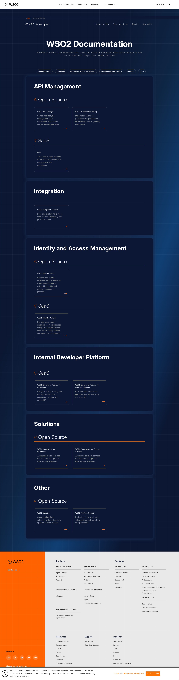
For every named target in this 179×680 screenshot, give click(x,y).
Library (58, 652)
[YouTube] (28, 657)
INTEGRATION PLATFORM (66, 590)
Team (115, 649)
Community (117, 659)
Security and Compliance (122, 663)
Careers (116, 652)
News (115, 656)
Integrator (59, 596)
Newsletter (147, 24)
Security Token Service (92, 603)
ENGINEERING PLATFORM (66, 609)
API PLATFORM (90, 566)
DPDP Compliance (148, 576)
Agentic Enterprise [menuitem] (66, 4)
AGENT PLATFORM (63, 566)
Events (58, 649)
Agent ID (59, 580)
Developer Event (121, 24)
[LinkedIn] (22, 657)
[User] (170, 4)
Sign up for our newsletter (17, 666)
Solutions (130, 71)
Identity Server (89, 596)
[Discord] (35, 657)
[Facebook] (8, 657)
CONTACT (160, 4)
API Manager (88, 573)
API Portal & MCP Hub (92, 576)
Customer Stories (62, 641)
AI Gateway (60, 576)
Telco (117, 583)
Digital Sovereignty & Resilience (153, 587)
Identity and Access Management (82, 71)
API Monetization (148, 583)
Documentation (102, 24)
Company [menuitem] (109, 4)
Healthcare (119, 576)
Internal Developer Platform (111, 71)
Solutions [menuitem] (95, 4)
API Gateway (88, 583)
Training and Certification (65, 663)
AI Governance (147, 580)
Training (135, 24)
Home (28, 18)
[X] (15, 657)
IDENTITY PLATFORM (92, 590)
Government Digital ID (150, 611)
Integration (61, 71)
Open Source (61, 656)
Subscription (89, 641)
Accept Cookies (153, 673)
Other (142, 71)
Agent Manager (61, 573)
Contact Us (12, 570)
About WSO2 (118, 641)
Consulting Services (92, 645)
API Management (44, 71)
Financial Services (121, 573)
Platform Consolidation (150, 573)
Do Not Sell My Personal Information (129, 673)
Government (119, 580)
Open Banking (147, 604)
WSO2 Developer (37, 24)
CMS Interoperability (149, 607)
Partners (116, 645)
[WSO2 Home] (11, 4)
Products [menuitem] (81, 4)
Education (118, 587)
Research (59, 659)
